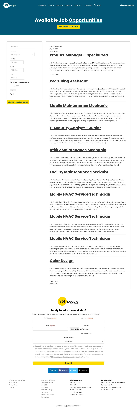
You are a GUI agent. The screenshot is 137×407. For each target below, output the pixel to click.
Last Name (87, 318)
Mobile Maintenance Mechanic (79, 105)
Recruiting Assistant (69, 81)
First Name (50, 318)
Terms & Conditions (73, 406)
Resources (59, 5)
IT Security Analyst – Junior (75, 127)
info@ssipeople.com (76, 394)
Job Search (44, 392)
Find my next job (127, 5)
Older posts (53, 51)
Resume (86, 325)
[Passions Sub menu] (81, 5)
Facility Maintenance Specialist (79, 172)
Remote (17, 85)
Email (50, 325)
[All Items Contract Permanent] (17, 62)
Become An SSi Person (48, 380)
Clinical (11, 387)
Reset (12, 94)
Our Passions (45, 397)
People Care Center (47, 394)
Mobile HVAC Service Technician (80, 194)
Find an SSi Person (47, 382)
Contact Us (88, 5)
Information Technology (17, 380)
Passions (77, 5)
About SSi (44, 385)
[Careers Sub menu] (71, 5)
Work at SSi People (47, 390)
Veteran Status (68, 337)
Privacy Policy (61, 406)
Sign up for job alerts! (68, 27)
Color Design (62, 260)
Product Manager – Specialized (79, 55)
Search (98, 5)
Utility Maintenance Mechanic (78, 149)
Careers (67, 5)
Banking (51, 5)
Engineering (13, 382)
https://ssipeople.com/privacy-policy (65, 357)
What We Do (42, 5)
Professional (13, 385)
